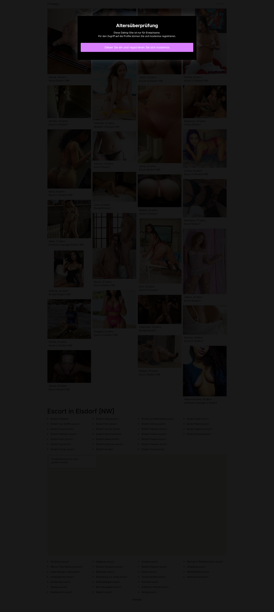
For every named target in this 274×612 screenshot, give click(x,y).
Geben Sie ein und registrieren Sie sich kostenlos (137, 47)
